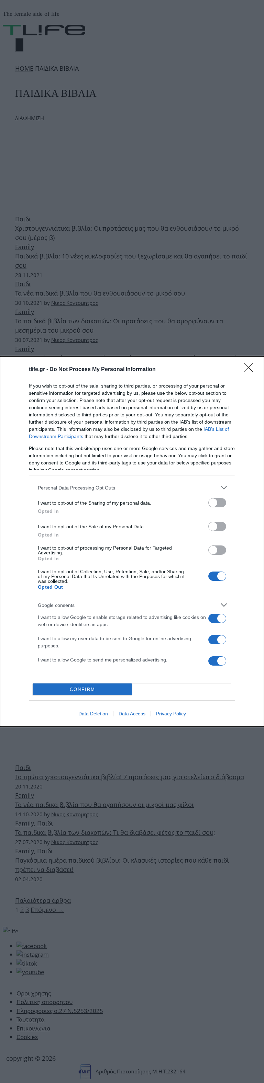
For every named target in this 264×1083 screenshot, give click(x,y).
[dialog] (132, 541)
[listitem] (132, 487)
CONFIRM (82, 689)
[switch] (217, 502)
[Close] (250, 369)
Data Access (132, 713)
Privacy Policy (171, 713)
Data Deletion (93, 713)
